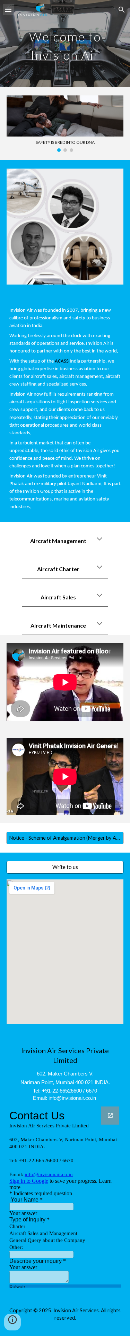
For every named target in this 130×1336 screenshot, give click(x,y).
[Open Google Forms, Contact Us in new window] (110, 1115)
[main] (65, 43)
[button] (8, 9)
